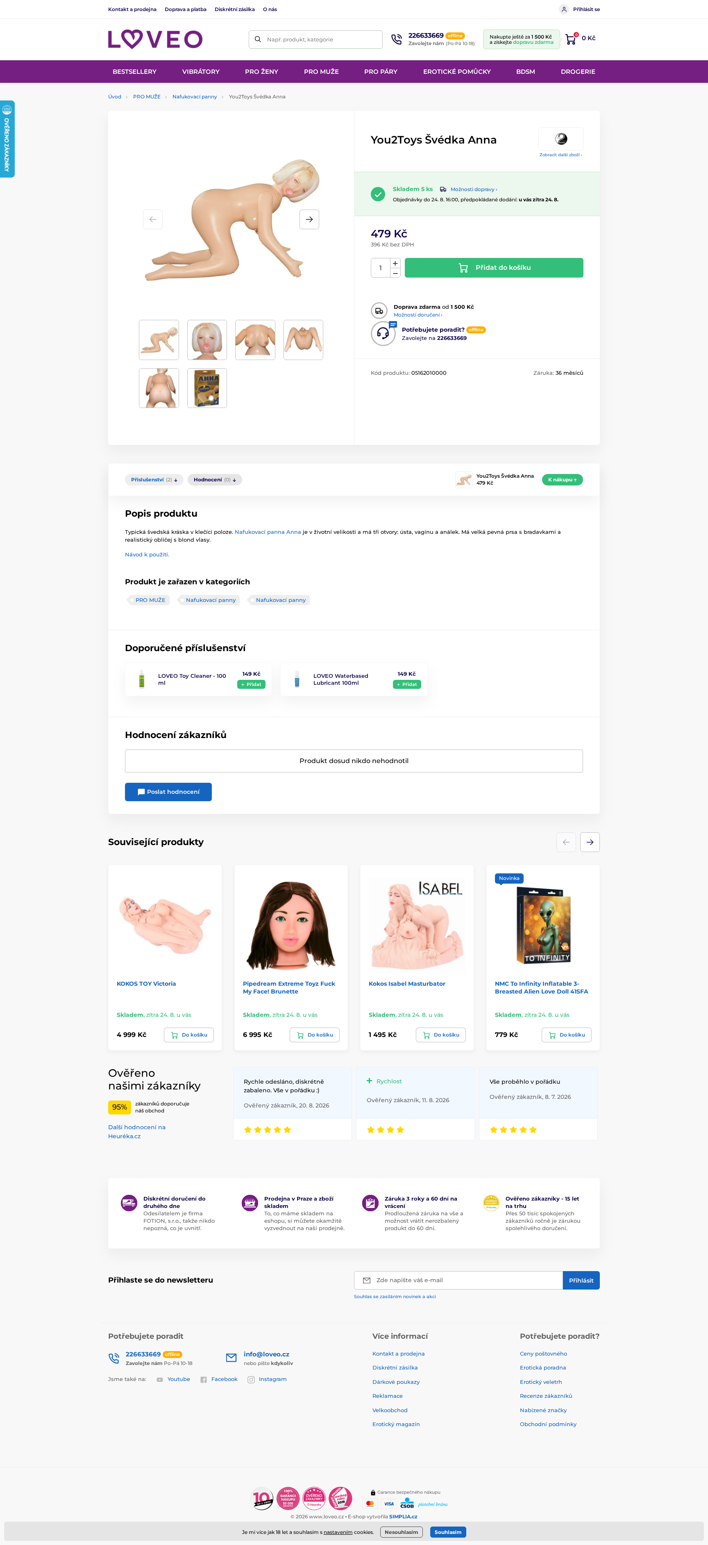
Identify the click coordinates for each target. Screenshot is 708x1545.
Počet (380, 268)
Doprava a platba (185, 9)
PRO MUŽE (147, 96)
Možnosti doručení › (418, 315)
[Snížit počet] (395, 273)
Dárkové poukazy (396, 1382)
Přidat (254, 684)
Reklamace (387, 1395)
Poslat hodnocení (172, 791)
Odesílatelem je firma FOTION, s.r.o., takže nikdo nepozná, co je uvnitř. (179, 1220)
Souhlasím (448, 1532)
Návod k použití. (147, 554)
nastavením (338, 1532)
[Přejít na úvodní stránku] (155, 40)
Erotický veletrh (541, 1382)
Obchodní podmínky (548, 1424)
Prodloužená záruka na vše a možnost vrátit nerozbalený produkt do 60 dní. (424, 1220)
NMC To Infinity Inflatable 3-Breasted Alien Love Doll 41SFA (541, 987)
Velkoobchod (390, 1410)
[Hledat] (258, 39)
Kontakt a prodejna (132, 9)
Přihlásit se (586, 9)
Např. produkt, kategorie (300, 39)
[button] (309, 219)
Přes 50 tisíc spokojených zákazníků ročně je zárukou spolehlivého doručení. (543, 1220)
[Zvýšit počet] (395, 263)
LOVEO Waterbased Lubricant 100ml (340, 679)
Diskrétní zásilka (235, 9)
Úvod (114, 96)
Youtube (179, 1379)
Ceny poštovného (543, 1353)
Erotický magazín (396, 1424)
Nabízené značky (543, 1410)
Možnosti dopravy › (474, 189)
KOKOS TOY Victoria (146, 983)
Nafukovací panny (194, 96)
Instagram (273, 1379)
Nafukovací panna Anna (268, 532)
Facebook (224, 1379)
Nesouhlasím (401, 1532)
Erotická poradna (543, 1367)
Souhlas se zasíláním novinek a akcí (395, 1296)
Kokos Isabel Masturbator (407, 983)
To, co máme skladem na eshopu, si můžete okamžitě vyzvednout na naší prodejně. (304, 1220)
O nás (270, 9)
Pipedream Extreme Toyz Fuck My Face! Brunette (289, 987)
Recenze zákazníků (546, 1395)
